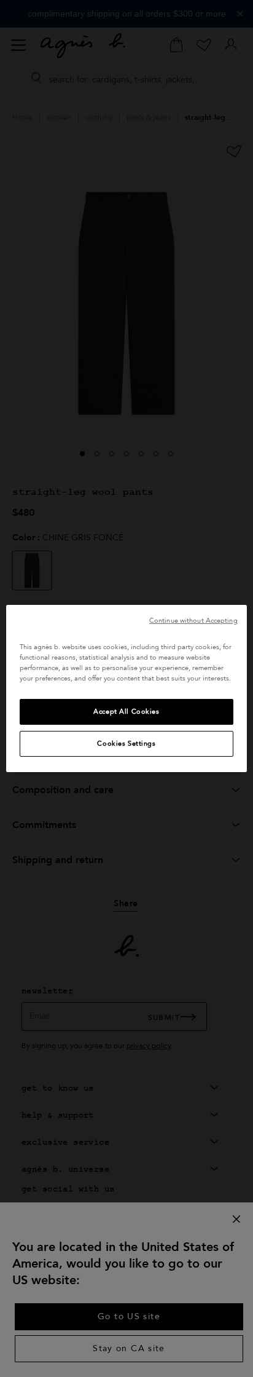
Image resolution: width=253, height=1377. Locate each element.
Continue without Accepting (193, 620)
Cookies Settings (126, 743)
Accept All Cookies (126, 711)
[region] (126, 688)
